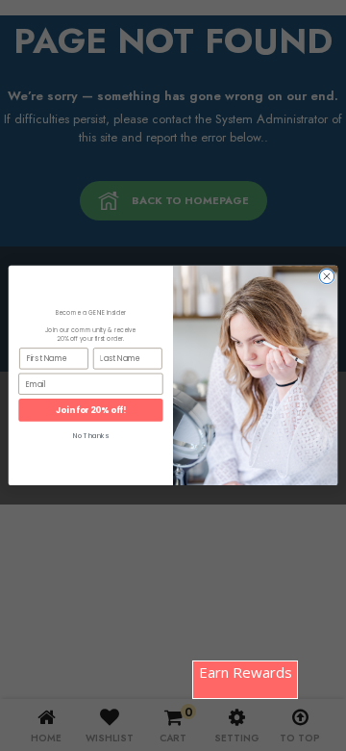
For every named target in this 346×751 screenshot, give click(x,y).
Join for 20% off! (90, 410)
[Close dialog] (326, 276)
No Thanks (90, 436)
